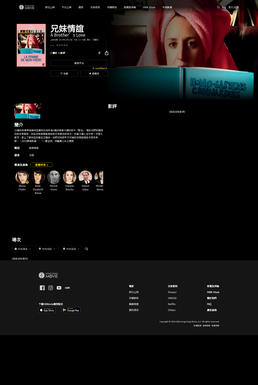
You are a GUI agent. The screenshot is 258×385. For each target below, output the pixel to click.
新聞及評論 (213, 286)
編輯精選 (134, 304)
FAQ (209, 304)
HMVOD (172, 298)
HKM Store (213, 292)
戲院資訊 (134, 310)
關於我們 (212, 298)
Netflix (172, 304)
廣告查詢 (212, 310)
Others (171, 310)
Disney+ (172, 292)
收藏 (64, 73)
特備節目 (134, 298)
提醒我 (94, 73)
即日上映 (134, 292)
